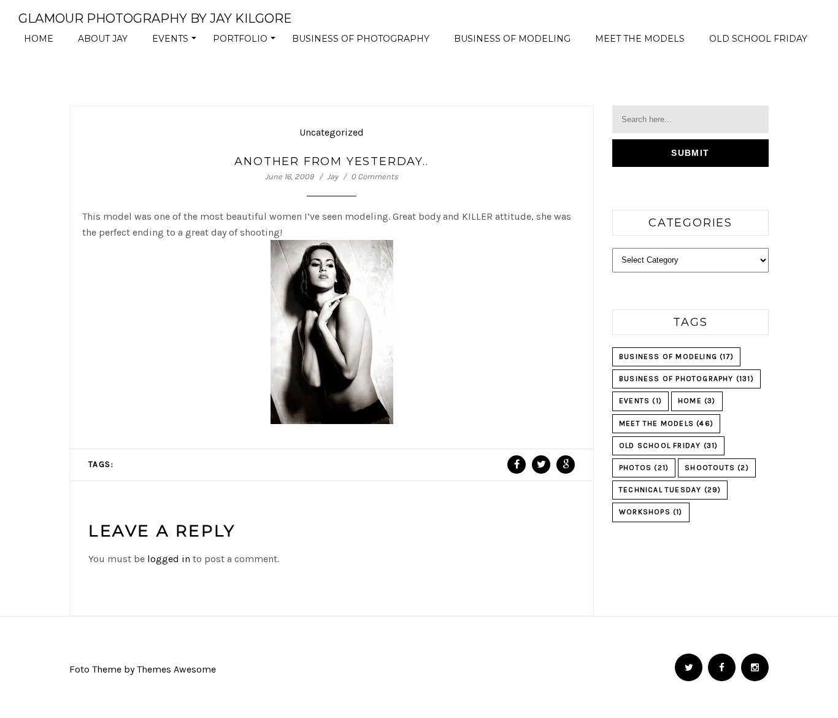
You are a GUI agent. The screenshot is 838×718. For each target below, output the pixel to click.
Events (176, 41)
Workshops (651, 512)
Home (38, 38)
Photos (644, 467)
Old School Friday (758, 38)
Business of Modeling (512, 38)
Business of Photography (360, 38)
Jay (332, 176)
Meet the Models (640, 38)
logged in (168, 559)
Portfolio (246, 41)
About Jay (103, 38)
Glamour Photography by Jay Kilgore (155, 18)
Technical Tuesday (670, 489)
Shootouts (717, 467)
